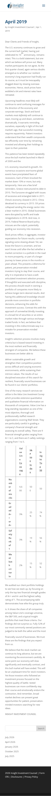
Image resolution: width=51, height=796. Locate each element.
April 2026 (10, 742)
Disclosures (16, 776)
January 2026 (11, 746)
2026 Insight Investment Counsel (21, 773)
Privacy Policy (31, 776)
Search (41, 728)
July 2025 (9, 756)
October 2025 (12, 751)
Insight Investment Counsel (21, 27)
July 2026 (9, 737)
